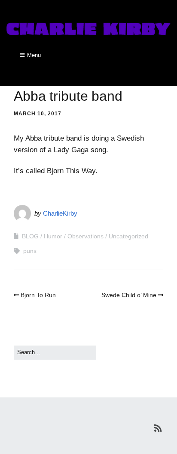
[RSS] (158, 428)
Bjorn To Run (38, 295)
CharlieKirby (60, 213)
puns (30, 250)
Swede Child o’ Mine (128, 295)
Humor (53, 236)
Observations (85, 236)
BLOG (30, 236)
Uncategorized (128, 236)
